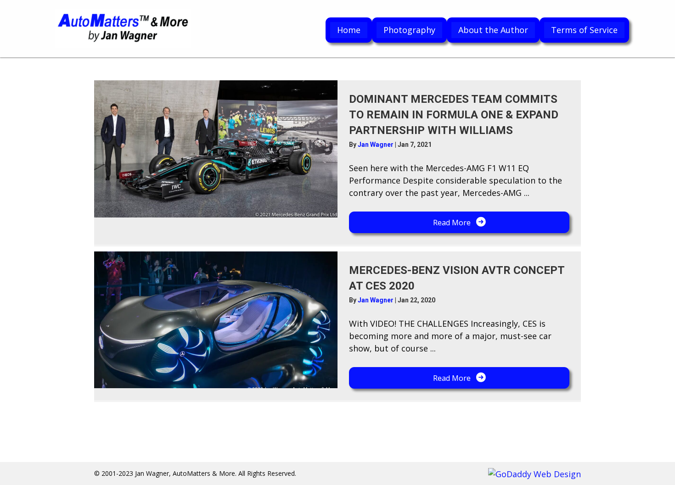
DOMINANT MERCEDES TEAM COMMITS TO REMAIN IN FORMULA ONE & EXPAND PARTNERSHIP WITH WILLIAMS (453, 114)
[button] (459, 222)
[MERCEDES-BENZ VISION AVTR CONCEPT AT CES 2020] (216, 319)
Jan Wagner (376, 144)
